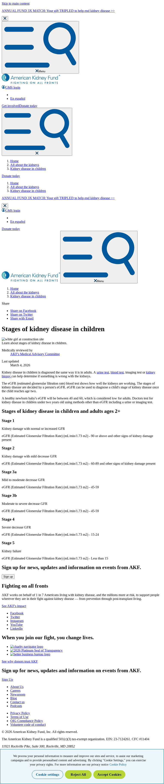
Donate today (28, 106)
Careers (15, 690)
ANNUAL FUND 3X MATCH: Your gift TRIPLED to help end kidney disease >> (58, 11)
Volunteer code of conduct (28, 724)
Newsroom (17, 694)
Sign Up (7, 679)
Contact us (17, 702)
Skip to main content (15, 3)
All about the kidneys (24, 165)
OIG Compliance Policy (26, 721)
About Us (16, 687)
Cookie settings (47, 774)
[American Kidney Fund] (31, 83)
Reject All (78, 774)
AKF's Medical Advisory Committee (35, 354)
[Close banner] (5, 18)
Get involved (10, 106)
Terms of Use (19, 717)
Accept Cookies (109, 774)
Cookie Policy (118, 764)
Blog (13, 698)
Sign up (8, 576)
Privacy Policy (20, 713)
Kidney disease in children (28, 168)
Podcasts (16, 706)
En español (17, 98)
